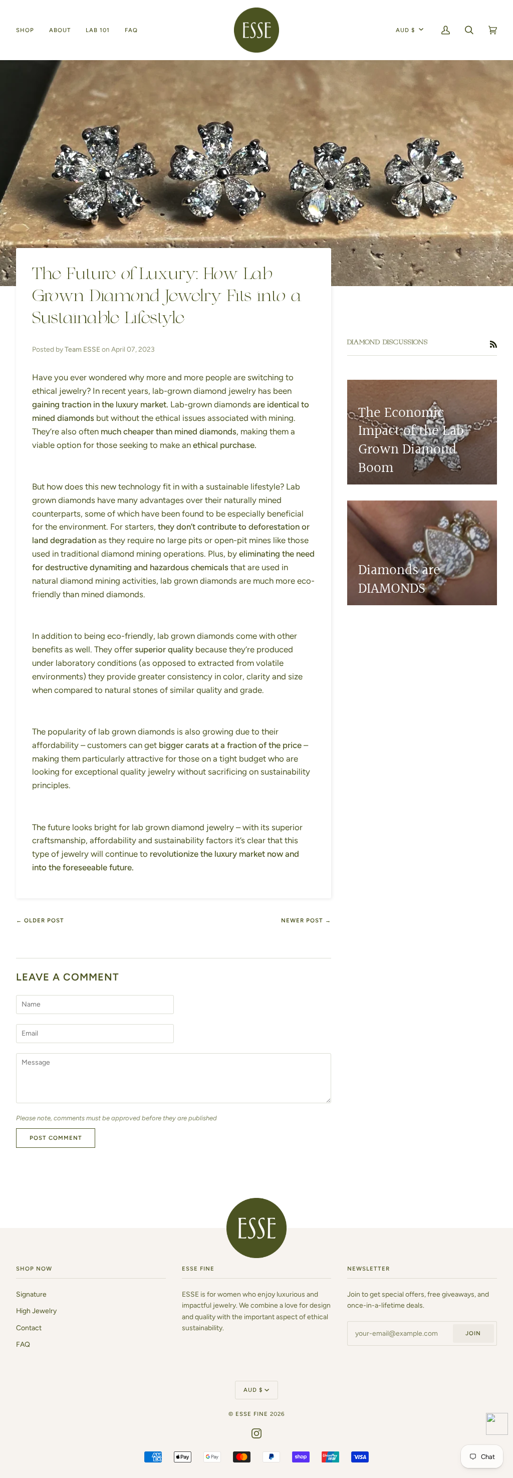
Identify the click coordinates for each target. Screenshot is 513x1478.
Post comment (56, 1137)
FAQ (23, 1344)
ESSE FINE (251, 1413)
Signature (31, 1294)
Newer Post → (306, 920)
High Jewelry (36, 1311)
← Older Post (40, 920)
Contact (29, 1328)
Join (473, 1333)
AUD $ (405, 30)
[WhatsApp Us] (497, 1425)
